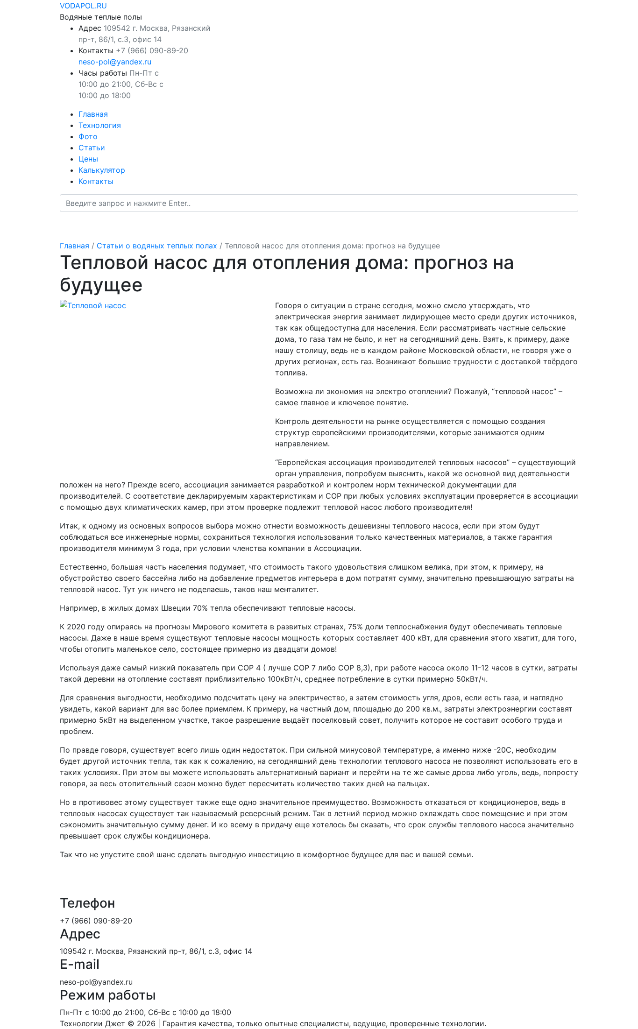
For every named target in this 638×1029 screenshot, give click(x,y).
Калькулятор (101, 170)
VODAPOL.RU (83, 5)
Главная (93, 114)
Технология (99, 125)
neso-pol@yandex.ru (114, 61)
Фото (88, 136)
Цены (88, 158)
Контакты (95, 181)
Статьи (91, 147)
